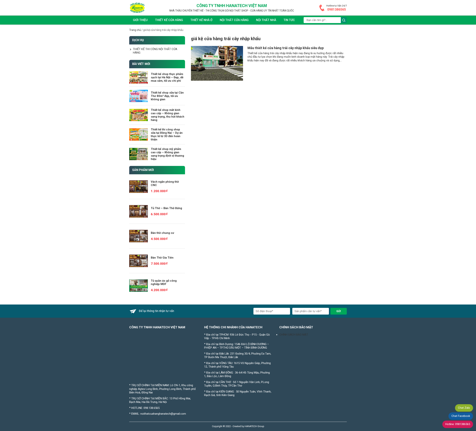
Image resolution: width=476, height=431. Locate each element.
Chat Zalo (464, 407)
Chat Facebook (460, 416)
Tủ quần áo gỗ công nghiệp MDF (164, 282)
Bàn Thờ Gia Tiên (162, 257)
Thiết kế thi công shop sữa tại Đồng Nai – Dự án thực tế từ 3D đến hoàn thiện (167, 134)
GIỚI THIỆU (140, 20)
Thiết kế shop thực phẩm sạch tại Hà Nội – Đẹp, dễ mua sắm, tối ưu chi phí (167, 77)
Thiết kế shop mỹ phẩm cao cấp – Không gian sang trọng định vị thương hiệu (167, 154)
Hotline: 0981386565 (457, 424)
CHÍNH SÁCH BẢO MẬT (293, 334)
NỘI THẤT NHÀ (266, 20)
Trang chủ (135, 29)
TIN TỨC (289, 20)
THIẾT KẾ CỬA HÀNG (169, 20)
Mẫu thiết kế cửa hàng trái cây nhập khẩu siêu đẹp (285, 48)
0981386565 (336, 9)
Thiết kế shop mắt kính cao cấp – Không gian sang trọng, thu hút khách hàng (167, 115)
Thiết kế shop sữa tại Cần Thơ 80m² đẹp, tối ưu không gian (167, 96)
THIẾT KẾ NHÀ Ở (201, 20)
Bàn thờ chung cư (162, 233)
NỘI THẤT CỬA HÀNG (234, 20)
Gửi (338, 311)
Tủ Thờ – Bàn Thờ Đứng (166, 208)
